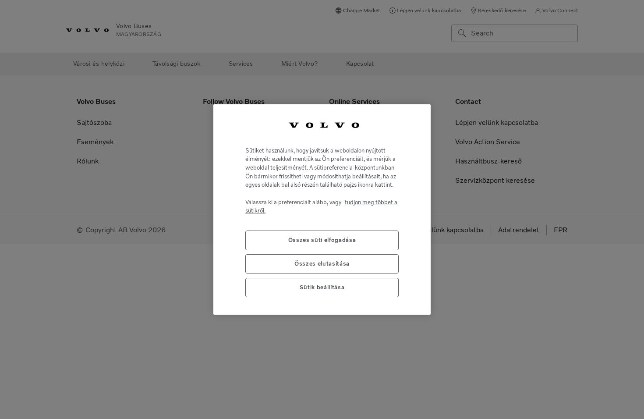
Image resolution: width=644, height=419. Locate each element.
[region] (322, 209)
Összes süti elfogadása (322, 240)
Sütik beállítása (322, 287)
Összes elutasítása (322, 263)
